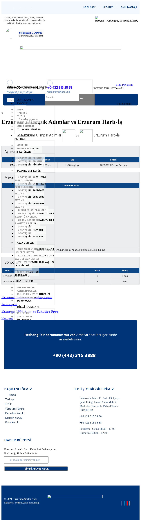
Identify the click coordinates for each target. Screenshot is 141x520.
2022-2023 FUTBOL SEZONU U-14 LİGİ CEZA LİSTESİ (34, 250)
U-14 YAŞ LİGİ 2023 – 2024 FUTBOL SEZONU (30, 179)
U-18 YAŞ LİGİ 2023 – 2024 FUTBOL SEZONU (30, 185)
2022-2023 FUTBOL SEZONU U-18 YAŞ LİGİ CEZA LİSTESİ (34, 257)
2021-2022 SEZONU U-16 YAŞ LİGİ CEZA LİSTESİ (34, 264)
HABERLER (25, 281)
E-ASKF (22, 103)
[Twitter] (17, 9)
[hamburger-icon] (10, 100)
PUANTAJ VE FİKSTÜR (29, 170)
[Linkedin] (23, 9)
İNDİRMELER (24, 319)
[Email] (129, 503)
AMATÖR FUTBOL (22, 137)
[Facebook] (11, 9)
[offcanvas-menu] (130, 96)
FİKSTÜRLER (24, 151)
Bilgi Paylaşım (124, 84)
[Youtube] (127, 503)
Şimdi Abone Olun (37, 468)
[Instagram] (29, 9)
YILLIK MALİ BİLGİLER (29, 129)
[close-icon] (130, 100)
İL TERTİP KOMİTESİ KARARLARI (27, 273)
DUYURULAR (24, 300)
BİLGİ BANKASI (28, 306)
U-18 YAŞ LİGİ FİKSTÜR (29, 164)
